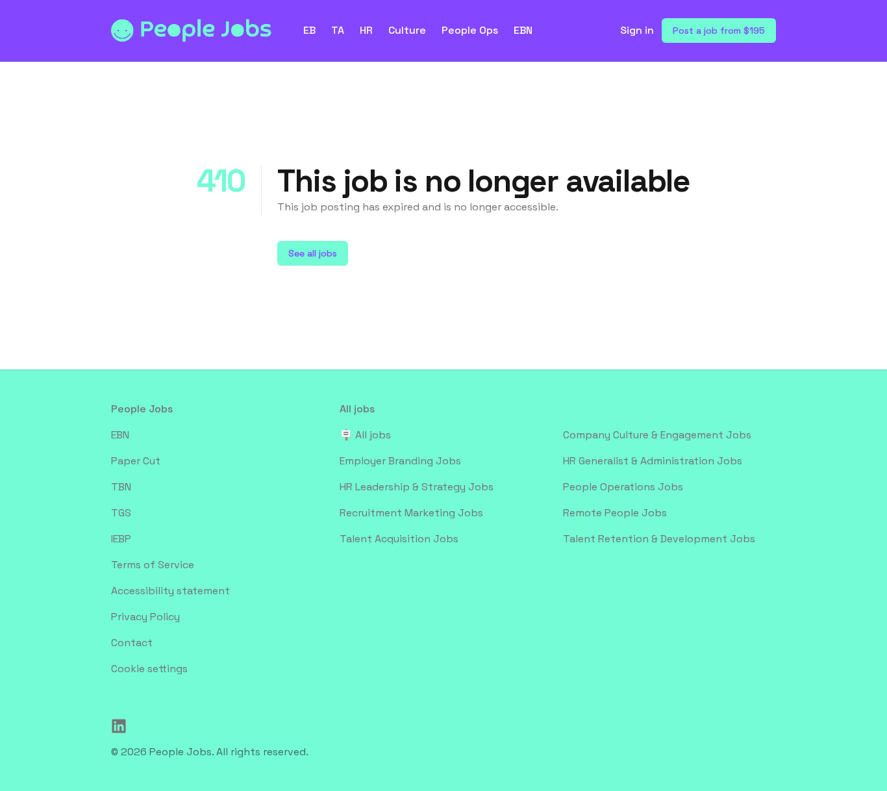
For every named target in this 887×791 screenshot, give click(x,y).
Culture (407, 30)
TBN (121, 487)
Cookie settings (149, 668)
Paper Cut (135, 461)
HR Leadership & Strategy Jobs (416, 487)
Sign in (637, 30)
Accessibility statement (170, 590)
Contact (132, 642)
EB (309, 30)
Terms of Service (152, 564)
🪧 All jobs (365, 435)
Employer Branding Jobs (400, 461)
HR (366, 30)
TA (337, 30)
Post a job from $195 (719, 30)
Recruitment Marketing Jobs (411, 513)
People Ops (470, 30)
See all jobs (312, 253)
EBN (523, 30)
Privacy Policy (145, 616)
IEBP (121, 539)
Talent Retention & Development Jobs (659, 539)
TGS (121, 513)
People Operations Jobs (623, 487)
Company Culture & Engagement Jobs (657, 435)
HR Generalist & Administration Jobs (652, 461)
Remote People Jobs (615, 513)
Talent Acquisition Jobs (399, 539)
